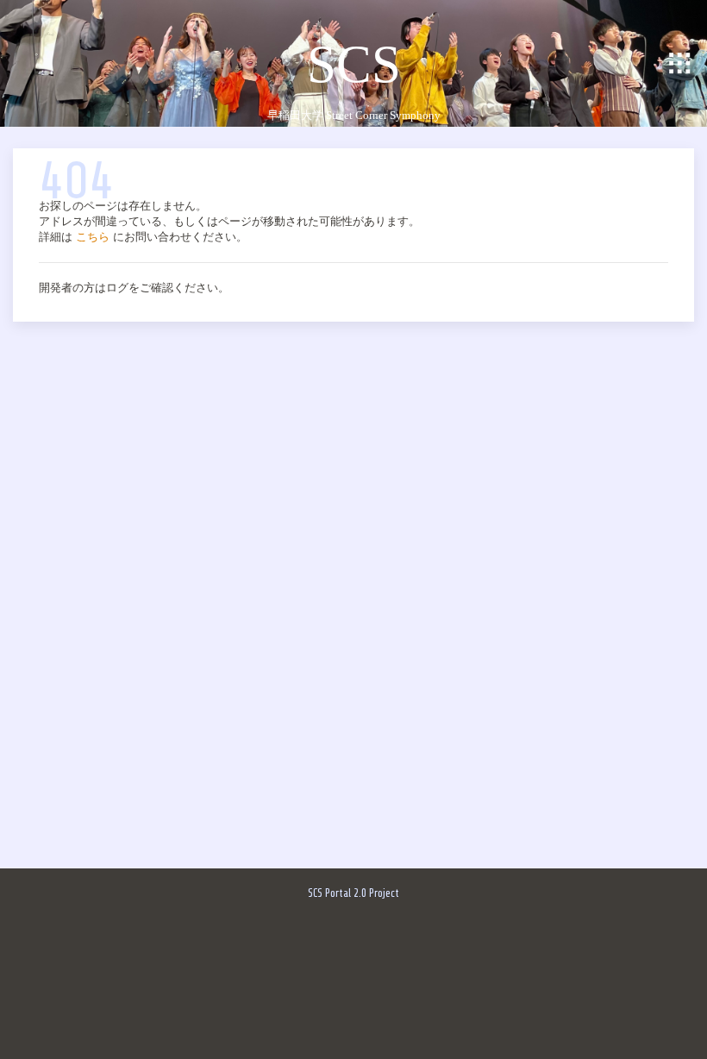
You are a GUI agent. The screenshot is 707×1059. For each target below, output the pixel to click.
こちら (92, 236)
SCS (354, 64)
